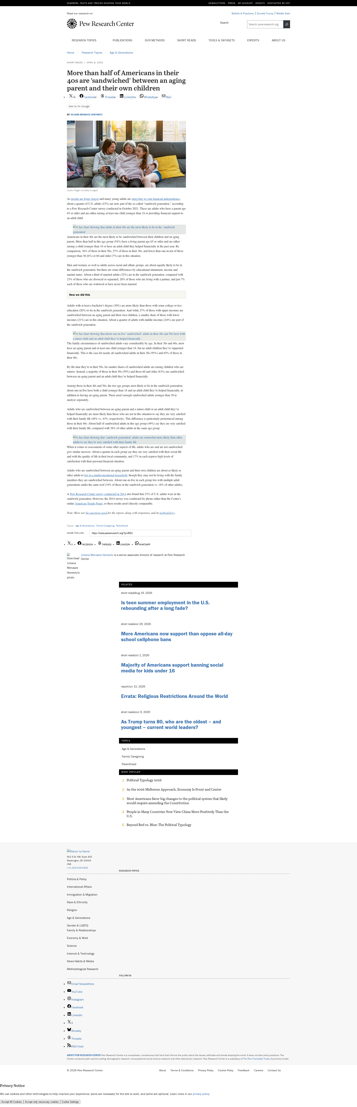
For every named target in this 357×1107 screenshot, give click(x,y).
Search (224, 22)
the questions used (96, 513)
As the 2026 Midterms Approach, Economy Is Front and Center (174, 789)
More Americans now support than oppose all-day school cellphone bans (176, 636)
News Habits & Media (80, 961)
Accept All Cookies (11, 1101)
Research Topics (84, 40)
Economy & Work (77, 938)
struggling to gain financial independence (156, 199)
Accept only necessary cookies (42, 1101)
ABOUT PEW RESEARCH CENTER (84, 1055)
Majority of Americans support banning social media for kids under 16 (172, 668)
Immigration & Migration (82, 894)
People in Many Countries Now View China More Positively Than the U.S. (178, 814)
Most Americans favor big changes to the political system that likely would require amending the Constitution (177, 801)
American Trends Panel (88, 503)
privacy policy (201, 1094)
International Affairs (79, 887)
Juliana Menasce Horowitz (86, 114)
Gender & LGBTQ (77, 925)
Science (72, 946)
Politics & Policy (77, 879)
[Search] (286, 24)
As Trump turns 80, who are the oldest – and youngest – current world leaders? (171, 724)
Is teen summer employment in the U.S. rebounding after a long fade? (165, 605)
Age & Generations (84, 525)
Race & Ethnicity (77, 902)
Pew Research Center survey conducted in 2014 (98, 494)
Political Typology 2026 (144, 780)
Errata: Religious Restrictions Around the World (174, 696)
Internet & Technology (80, 953)
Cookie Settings (70, 1101)
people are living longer (85, 199)
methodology (167, 513)
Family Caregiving (105, 525)
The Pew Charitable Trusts (256, 1058)
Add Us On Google (79, 106)
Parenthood (122, 525)
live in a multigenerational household (105, 475)
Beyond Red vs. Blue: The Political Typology (159, 825)
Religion (72, 910)
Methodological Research (82, 969)
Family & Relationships (81, 930)
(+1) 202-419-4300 (77, 867)
